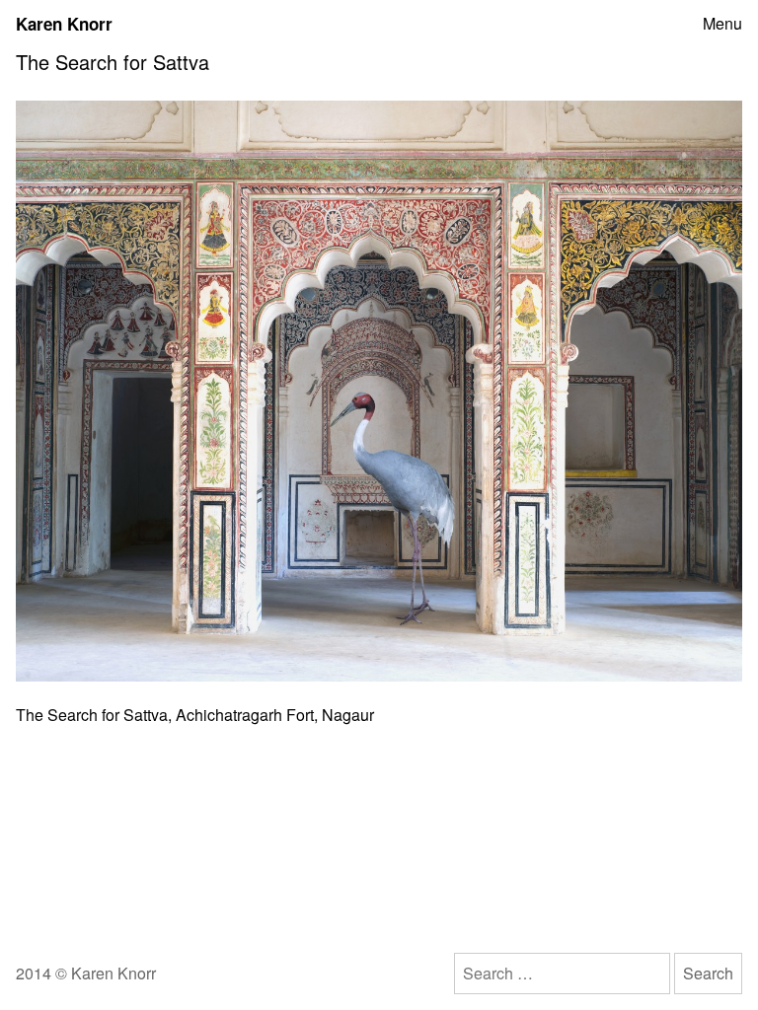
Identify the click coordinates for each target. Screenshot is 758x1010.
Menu (722, 24)
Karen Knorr (64, 24)
